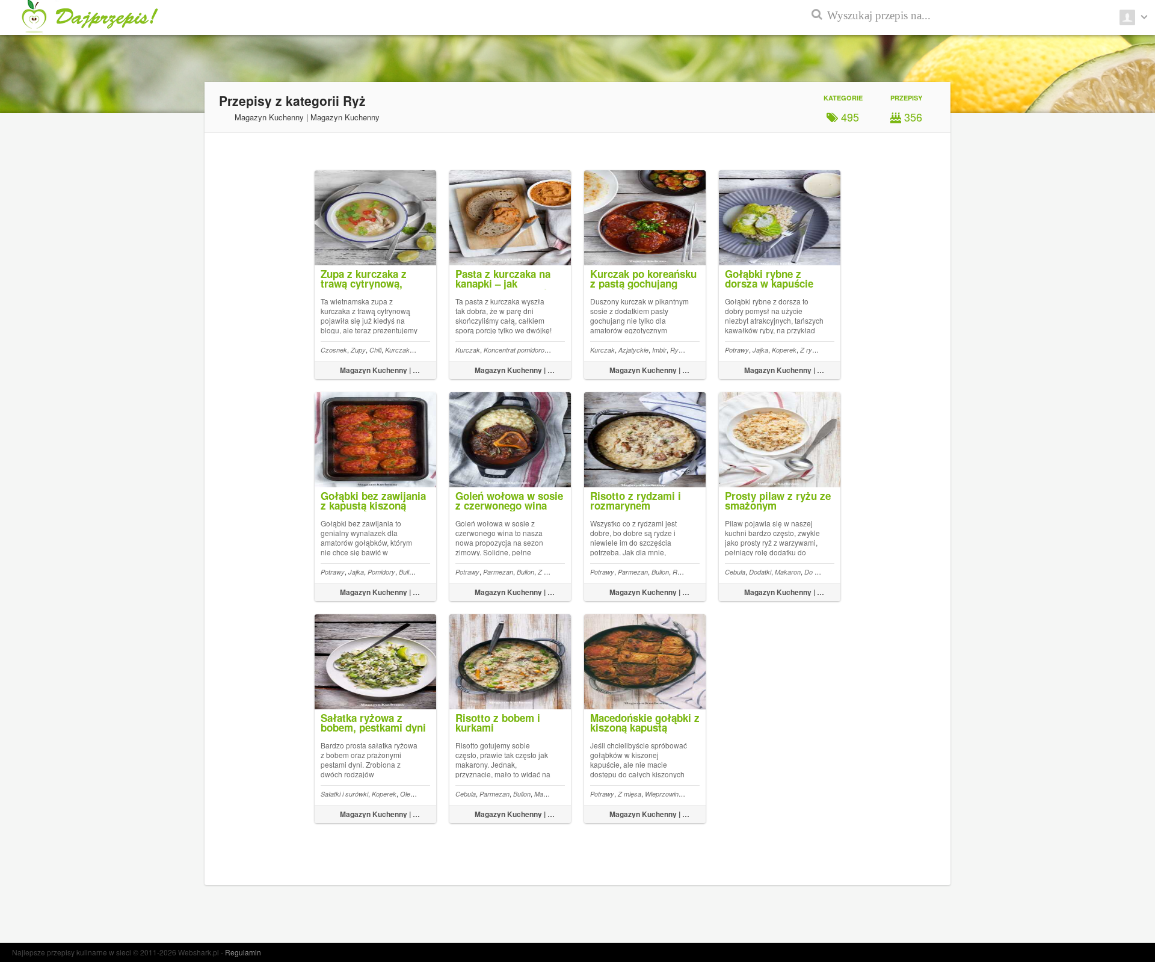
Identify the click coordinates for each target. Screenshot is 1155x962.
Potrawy (737, 349)
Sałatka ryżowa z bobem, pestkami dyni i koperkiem (373, 727)
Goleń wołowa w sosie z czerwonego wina (509, 501)
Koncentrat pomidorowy (518, 349)
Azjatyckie (633, 349)
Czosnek (334, 349)
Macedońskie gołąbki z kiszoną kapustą (645, 723)
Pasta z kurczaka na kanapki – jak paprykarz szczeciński (508, 283)
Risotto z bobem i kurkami (497, 723)
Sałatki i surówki (344, 793)
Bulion (407, 571)
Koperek (784, 349)
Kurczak (397, 349)
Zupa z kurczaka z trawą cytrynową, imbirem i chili (364, 283)
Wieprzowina (663, 793)
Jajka (760, 349)
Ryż (676, 349)
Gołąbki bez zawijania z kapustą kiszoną (373, 501)
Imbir (659, 349)
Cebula (735, 571)
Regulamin (243, 952)
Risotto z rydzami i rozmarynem (635, 501)
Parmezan (498, 571)
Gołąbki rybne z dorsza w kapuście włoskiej (769, 283)
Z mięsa (549, 571)
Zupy (358, 349)
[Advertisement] (1101, 288)
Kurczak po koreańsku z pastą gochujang (643, 279)
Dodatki (760, 571)
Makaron (788, 571)
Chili (375, 349)
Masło (543, 793)
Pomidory (381, 571)
